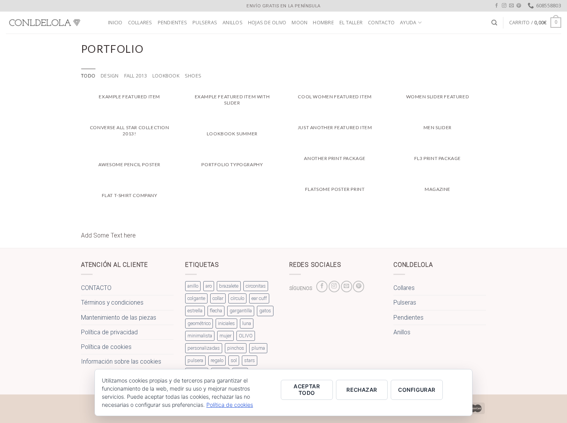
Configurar (416, 389)
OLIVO (246, 336)
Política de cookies (106, 347)
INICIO (115, 22)
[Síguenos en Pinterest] (518, 5)
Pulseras (204, 22)
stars (249, 360)
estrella (194, 310)
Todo (88, 75)
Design (110, 75)
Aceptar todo (307, 389)
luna (246, 323)
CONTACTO (381, 22)
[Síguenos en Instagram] (504, 5)
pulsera (195, 360)
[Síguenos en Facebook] (496, 5)
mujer (225, 336)
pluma (258, 348)
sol (234, 360)
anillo (192, 286)
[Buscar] (494, 22)
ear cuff (259, 298)
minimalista (199, 336)
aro (209, 286)
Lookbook (165, 75)
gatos (265, 310)
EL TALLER (351, 22)
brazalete (228, 286)
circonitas (256, 286)
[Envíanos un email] (511, 5)
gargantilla (241, 310)
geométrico (199, 323)
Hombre (323, 22)
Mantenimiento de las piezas (118, 317)
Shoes (193, 75)
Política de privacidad (109, 332)
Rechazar (361, 389)
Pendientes (172, 22)
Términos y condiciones (112, 302)
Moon (299, 22)
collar (218, 298)
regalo (217, 360)
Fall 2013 (135, 75)
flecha (216, 310)
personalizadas (203, 348)
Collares (140, 22)
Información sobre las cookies (121, 361)
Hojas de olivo (267, 22)
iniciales (226, 323)
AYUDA (408, 22)
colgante (196, 298)
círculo (237, 298)
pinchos (235, 348)
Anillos (233, 22)
